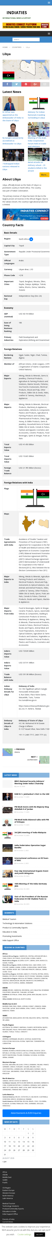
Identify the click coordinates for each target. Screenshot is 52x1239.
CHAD (4, 958)
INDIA (24, 994)
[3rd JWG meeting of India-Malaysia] (8, 835)
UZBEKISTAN (7, 1043)
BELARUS (21, 1039)
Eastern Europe (8, 1190)
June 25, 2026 (20, 786)
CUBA (4, 1085)
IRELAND (33, 1067)
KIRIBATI (16, 1027)
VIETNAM (31, 992)
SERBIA (5, 1057)
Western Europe (9, 1193)
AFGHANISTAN (7, 1018)
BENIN (19, 965)
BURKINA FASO (27, 965)
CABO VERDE (37, 965)
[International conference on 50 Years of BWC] (8, 861)
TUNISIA (10, 963)
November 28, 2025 (22, 904)
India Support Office (11, 940)
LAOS (31, 990)
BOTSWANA (28, 978)
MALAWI (22, 981)
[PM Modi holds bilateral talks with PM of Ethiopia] (8, 822)
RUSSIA (22, 1041)
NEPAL (39, 1018)
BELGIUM (19, 1065)
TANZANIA (38, 976)
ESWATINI (44, 978)
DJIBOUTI (27, 974)
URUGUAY (40, 1103)
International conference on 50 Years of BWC (31, 859)
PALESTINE (6, 1008)
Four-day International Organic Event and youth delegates (31, 872)
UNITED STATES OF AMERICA (18, 1081)
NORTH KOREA (26, 999)
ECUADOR (6, 1103)
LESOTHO (6, 981)
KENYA (46, 974)
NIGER (15, 969)
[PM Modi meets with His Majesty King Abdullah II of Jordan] (8, 809)
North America (8, 1195)
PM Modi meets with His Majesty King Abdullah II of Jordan (32, 808)
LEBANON (37, 1006)
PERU (26, 1103)
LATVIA (25, 1053)
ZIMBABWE (29, 983)
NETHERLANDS (29, 1069)
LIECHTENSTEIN (8, 1069)
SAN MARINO (15, 1071)
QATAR (12, 1008)
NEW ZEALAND (37, 994)
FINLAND (40, 1065)
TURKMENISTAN (39, 1041)
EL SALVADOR (33, 1097)
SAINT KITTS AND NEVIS (10, 1087)
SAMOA (34, 1029)
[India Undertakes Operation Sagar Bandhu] (8, 848)
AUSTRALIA (13, 994)
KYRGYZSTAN (7, 1041)
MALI (4, 969)
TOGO (10, 972)
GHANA (17, 967)
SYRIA (28, 1008)
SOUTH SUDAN (30, 976)
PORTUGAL (6, 1071)
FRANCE (46, 1065)
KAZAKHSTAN (36, 1039)
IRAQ (14, 1006)
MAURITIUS (30, 981)
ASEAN (5, 988)
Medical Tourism (9, 919)
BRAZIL (31, 1101)
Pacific (5, 1182)
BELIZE (17, 1097)
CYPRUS (26, 1065)
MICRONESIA (37, 1027)
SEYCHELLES (13, 976)
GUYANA (13, 1103)
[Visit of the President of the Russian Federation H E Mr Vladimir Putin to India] (8, 899)
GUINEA (23, 967)
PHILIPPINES (7, 992)
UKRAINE (11, 1057)
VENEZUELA (6, 1106)
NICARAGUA (21, 1099)
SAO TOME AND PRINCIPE (26, 969)
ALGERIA (21, 960)
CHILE (36, 1101)
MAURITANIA (42, 967)
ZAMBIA (22, 983)
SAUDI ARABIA (20, 1008)
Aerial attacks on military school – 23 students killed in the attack (37, 166)
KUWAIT (31, 1006)
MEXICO (13, 1099)
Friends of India (8, 1219)
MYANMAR (45, 990)
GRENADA (33, 1085)
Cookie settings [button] (24, 1234)
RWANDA (5, 976)
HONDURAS (6, 1099)
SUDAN (5, 963)
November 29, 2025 (22, 876)
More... (44, 174)
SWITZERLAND (36, 1071)
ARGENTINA (18, 1101)
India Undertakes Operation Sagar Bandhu (30, 846)
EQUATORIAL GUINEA (28, 958)
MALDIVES (32, 1018)
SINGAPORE (15, 992)
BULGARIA (29, 1051)
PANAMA (28, 1099)
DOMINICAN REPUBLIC (14, 1085)
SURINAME (32, 1103)
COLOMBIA (42, 1101)
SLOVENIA (41, 1055)
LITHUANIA (32, 1053)
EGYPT (26, 960)
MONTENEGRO (41, 1053)
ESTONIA (13, 1053)
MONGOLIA (16, 999)
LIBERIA (32, 960)
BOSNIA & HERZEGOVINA (17, 1051)
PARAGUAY (20, 1103)
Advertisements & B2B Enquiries (26, 1113)
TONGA (11, 1032)
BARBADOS (45, 1083)
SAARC (5, 1180)
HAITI (39, 1085)
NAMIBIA (5, 983)
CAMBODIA (17, 990)
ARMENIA (6, 1039)
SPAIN (22, 1071)
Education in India (10, 932)
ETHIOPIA (34, 974)
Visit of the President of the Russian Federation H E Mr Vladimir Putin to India (31, 898)
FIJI (11, 1027)
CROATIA (37, 1051)
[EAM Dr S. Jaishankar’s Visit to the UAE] (8, 797)
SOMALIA (21, 976)
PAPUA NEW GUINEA (25, 1029)
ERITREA (40, 974)
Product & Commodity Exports (15, 927)
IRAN (10, 1006)
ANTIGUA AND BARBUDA (25, 1083)
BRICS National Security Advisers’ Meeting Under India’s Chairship (29, 782)
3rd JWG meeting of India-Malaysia (30, 832)
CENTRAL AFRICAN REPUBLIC (37, 956)
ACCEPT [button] (39, 1234)
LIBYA (37, 960)
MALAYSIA (37, 990)
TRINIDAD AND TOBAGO (20, 1090)
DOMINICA (25, 1085)
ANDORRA (12, 1065)
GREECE (12, 1067)
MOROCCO (43, 960)
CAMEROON (23, 956)
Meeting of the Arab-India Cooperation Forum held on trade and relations (37, 142)
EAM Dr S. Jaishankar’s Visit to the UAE (32, 794)
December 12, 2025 (22, 835)
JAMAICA (44, 1085)
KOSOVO (19, 1053)
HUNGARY (19, 1067)
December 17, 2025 (22, 797)
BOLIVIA (25, 1101)
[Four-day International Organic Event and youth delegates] (8, 873)
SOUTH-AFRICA (14, 983)
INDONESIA (25, 990)
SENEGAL (38, 969)
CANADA (5, 1081)
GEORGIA (28, 1039)
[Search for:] (26, 39)
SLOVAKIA (33, 1055)
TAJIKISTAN (29, 1041)
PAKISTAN (45, 1018)
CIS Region (7, 1188)
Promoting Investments (12, 936)
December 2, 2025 (22, 850)
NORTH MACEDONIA (9, 1055)
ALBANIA (5, 1051)
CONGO (9, 958)
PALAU (15, 1029)
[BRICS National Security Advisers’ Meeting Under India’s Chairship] (8, 784)
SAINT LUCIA (23, 1087)
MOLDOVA (15, 1041)
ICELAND (26, 1067)
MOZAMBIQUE (39, 981)
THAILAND (23, 992)
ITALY (38, 1067)
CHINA (20, 994)
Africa (5, 1172)
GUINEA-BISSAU (32, 967)
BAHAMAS (37, 1083)
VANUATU (24, 1032)
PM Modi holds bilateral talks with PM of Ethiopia (32, 820)
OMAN (44, 1006)
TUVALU (17, 1032)
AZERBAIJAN (13, 1039)
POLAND (19, 1055)
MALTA (43, 1069)
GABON (38, 958)
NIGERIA (9, 969)
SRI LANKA (6, 1020)
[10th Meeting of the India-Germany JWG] (8, 886)
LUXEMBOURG (18, 1069)
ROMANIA (26, 1055)
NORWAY (37, 1069)
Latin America (8, 1198)
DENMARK (32, 1065)
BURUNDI (20, 974)
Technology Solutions (11, 1206)
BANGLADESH (17, 1018)
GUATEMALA (43, 1097)
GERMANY (6, 1067)
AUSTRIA (5, 1065)
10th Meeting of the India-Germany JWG (31, 885)
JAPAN (29, 994)
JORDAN (25, 1006)
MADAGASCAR (14, 981)
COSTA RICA (25, 1097)
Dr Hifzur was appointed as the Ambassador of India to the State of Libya (13, 116)
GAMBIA (11, 967)
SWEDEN (27, 1071)
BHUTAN (25, 1018)
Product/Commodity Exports (13, 1209)
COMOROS (36, 978)
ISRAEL (19, 1006)
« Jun (4, 1161)
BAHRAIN (5, 1006)
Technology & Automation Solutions (17, 923)
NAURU (45, 1027)
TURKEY (33, 1008)
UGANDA (46, 976)
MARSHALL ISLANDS (26, 1027)
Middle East (7, 1177)
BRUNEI (10, 990)
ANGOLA (21, 978)
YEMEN (12, 1011)
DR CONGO (16, 958)
